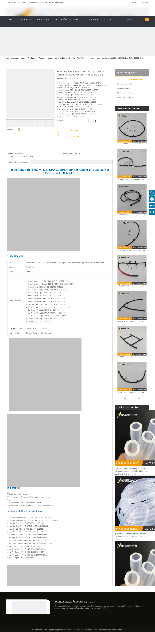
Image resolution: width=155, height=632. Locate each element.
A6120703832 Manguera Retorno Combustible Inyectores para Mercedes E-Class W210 (132, 144)
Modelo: (11, 153)
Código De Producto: (16, 156)
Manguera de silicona (125, 93)
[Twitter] (85, 2)
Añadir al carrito (74, 137)
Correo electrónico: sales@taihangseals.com (45, 2)
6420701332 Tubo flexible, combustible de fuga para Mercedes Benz (132, 215)
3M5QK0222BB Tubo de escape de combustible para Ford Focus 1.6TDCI (132, 286)
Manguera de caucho (125, 97)
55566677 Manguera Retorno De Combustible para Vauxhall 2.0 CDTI (132, 179)
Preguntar (74, 130)
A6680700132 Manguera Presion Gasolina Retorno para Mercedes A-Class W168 (132, 250)
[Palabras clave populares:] (147, 19)
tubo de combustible (125, 84)
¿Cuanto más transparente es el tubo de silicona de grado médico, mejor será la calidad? (130, 536)
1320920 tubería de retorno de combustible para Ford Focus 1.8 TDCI (132, 357)
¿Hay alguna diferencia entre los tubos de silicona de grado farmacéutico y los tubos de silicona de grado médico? (131, 471)
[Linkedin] (81, 2)
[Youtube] (89, 2)
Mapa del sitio (117, 630)
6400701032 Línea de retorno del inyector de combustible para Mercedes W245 (132, 321)
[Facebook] (77, 2)
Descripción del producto (18, 162)
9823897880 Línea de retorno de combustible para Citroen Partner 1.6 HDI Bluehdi (132, 392)
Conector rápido (123, 88)
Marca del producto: (66, 153)
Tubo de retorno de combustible (129, 79)
